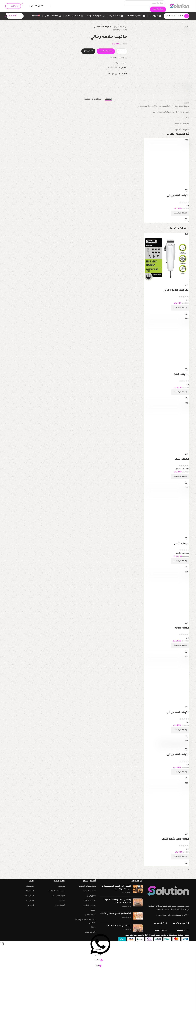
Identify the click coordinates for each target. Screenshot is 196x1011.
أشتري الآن (88, 51)
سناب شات (29, 896)
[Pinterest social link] (112, 73)
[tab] (108, 99)
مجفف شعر (181, 459)
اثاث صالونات (90, 932)
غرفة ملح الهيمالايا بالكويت (118, 926)
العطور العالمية (89, 905)
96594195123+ (160, 931)
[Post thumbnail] (138, 889)
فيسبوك (30, 886)
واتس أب (30, 901)
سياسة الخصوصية (57, 891)
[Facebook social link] (119, 73)
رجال (115, 27)
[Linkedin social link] (109, 73)
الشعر (93, 910)
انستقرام (30, 891)
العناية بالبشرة (89, 891)
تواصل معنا (60, 905)
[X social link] (116, 73)
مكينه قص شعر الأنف (175, 839)
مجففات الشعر (182, 469)
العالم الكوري (90, 915)
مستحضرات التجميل (87, 886)
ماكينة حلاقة (181, 374)
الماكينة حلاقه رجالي (176, 290)
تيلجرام (30, 905)
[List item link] (168, 916)
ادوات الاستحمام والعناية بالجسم (85, 921)
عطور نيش (91, 896)
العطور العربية (89, 901)
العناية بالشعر (114, 68)
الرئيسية (123, 27)
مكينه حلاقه (182, 628)
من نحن (61, 886)
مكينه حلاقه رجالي (178, 195)
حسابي (62, 901)
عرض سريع (186, 219)
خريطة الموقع (59, 896)
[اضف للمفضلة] (186, 190)
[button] (180, 213)
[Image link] (168, 891)
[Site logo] (179, 6)
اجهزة (93, 927)
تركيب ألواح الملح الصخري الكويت (115, 913)
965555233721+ (182, 931)
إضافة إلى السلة (105, 51)
